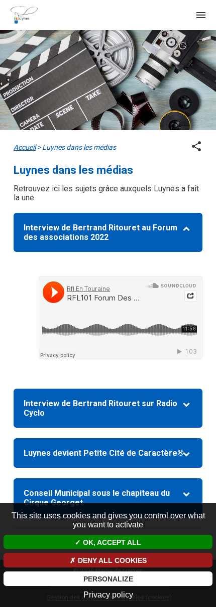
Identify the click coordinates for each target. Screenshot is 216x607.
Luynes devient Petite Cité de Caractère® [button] (104, 453)
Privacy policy (108, 594)
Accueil (25, 147)
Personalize (108, 579)
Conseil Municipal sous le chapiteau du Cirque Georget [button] (97, 497)
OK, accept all (111, 542)
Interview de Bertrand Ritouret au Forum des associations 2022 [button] (100, 232)
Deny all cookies (111, 560)
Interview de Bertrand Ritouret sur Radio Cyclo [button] (100, 408)
